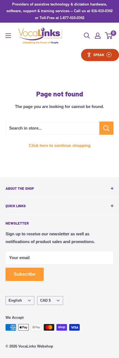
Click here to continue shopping (59, 145)
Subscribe (24, 274)
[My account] (97, 36)
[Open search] (87, 36)
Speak (98, 54)
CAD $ (45, 300)
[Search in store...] (106, 128)
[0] (108, 35)
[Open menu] (8, 35)
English (15, 300)
